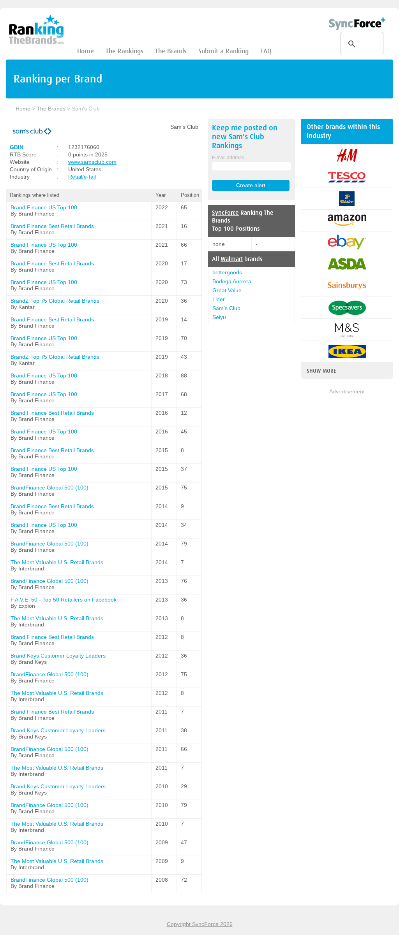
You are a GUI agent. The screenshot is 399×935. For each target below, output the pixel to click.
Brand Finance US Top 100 (44, 207)
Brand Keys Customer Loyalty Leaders (58, 656)
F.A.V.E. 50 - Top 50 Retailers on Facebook (64, 599)
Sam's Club (226, 308)
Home (85, 51)
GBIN (16, 147)
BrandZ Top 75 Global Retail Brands (55, 301)
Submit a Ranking (223, 51)
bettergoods (227, 272)
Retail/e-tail (82, 177)
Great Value (227, 290)
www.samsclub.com (92, 162)
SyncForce (225, 212)
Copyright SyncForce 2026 (200, 924)
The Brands (171, 51)
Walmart (232, 259)
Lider (218, 299)
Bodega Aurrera (231, 281)
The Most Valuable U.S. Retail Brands (57, 562)
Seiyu (219, 317)
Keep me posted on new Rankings (244, 136)
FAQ (265, 51)
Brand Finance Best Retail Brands (52, 226)
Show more (321, 371)
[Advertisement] (347, 512)
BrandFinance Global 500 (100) (49, 487)
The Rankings (124, 51)
